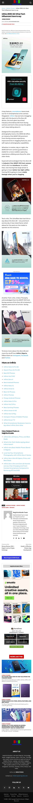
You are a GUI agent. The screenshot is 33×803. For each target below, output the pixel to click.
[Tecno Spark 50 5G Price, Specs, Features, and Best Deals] (16, 690)
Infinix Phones (9, 395)
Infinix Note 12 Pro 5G (11, 367)
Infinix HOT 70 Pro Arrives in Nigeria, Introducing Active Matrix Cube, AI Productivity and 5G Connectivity (14, 727)
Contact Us (26, 796)
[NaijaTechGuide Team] (8, 525)
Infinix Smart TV (9, 420)
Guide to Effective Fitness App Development (26, 548)
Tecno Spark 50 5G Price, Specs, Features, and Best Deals (16, 701)
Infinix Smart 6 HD (10, 410)
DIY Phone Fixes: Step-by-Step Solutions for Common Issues (16, 677)
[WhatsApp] (15, 27)
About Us (19, 796)
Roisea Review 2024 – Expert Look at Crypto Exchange (8, 548)
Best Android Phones (11, 382)
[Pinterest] (11, 27)
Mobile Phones (10, 8)
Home (3, 8)
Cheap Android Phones (12, 398)
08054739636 (19, 772)
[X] (7, 27)
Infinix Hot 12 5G (9, 376)
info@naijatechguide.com (20, 776)
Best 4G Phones (9, 392)
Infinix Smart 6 (9, 389)
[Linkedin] (19, 27)
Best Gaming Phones (11, 407)
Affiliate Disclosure (23, 794)
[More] (24, 27)
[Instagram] (16, 537)
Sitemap (13, 796)
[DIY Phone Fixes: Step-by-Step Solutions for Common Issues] (16, 666)
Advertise (6, 794)
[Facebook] (3, 27)
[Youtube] (24, 537)
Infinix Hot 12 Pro (10, 404)
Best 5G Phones (9, 373)
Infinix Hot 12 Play (10, 414)
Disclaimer (7, 796)
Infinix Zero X (8, 379)
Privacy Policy (13, 794)
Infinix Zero (5, 507)
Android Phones (10, 505)
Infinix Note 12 (9, 385)
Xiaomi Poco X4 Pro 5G (12, 370)
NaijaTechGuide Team (8, 24)
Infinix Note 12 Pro (10, 401)
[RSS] (19, 787)
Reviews (12, 507)
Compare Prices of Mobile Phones (16, 417)
